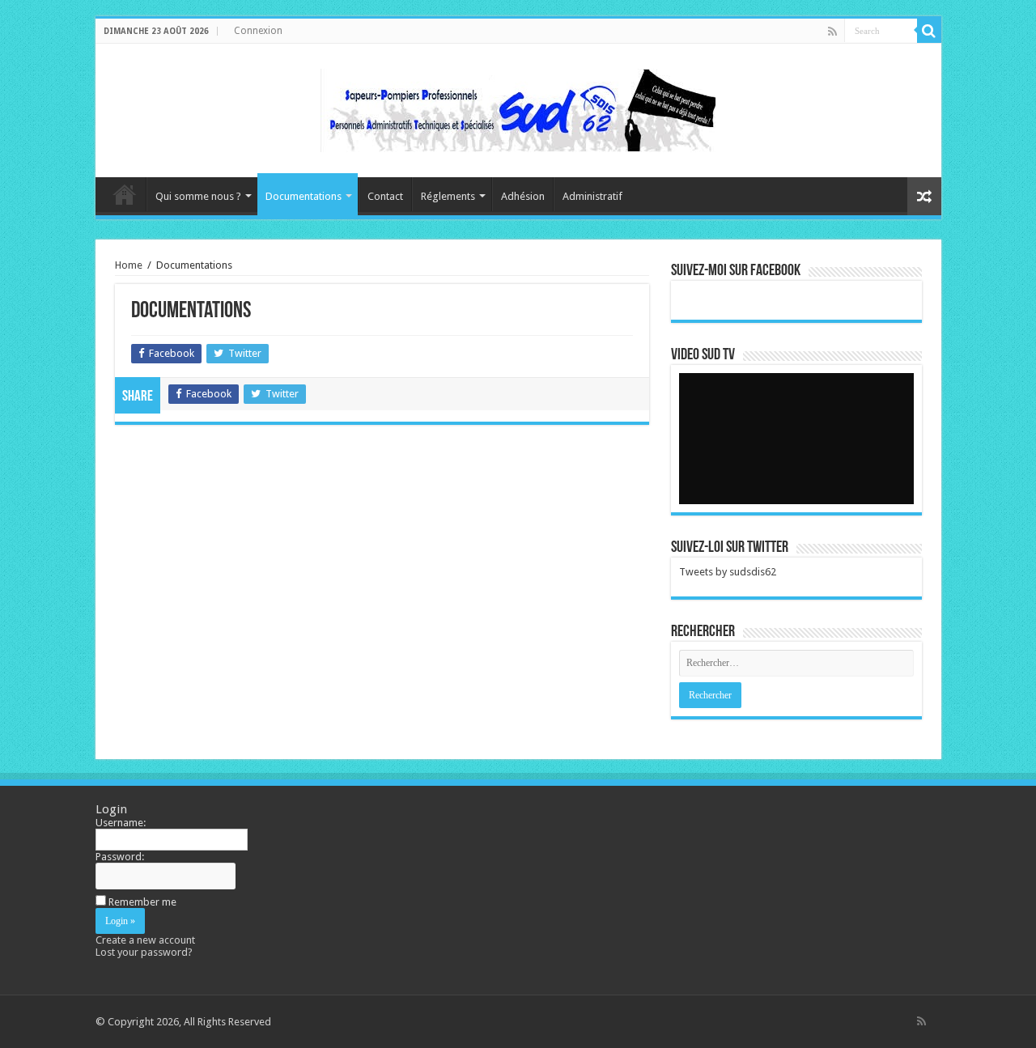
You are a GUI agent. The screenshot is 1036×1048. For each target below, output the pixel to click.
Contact (385, 196)
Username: (121, 823)
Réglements (448, 196)
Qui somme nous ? (198, 196)
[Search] (929, 31)
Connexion (258, 30)
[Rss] (832, 31)
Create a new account (145, 940)
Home (128, 265)
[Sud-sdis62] (518, 107)
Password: (120, 857)
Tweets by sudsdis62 (727, 572)
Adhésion (523, 196)
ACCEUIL (125, 194)
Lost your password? (144, 952)
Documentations (303, 196)
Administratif (592, 196)
